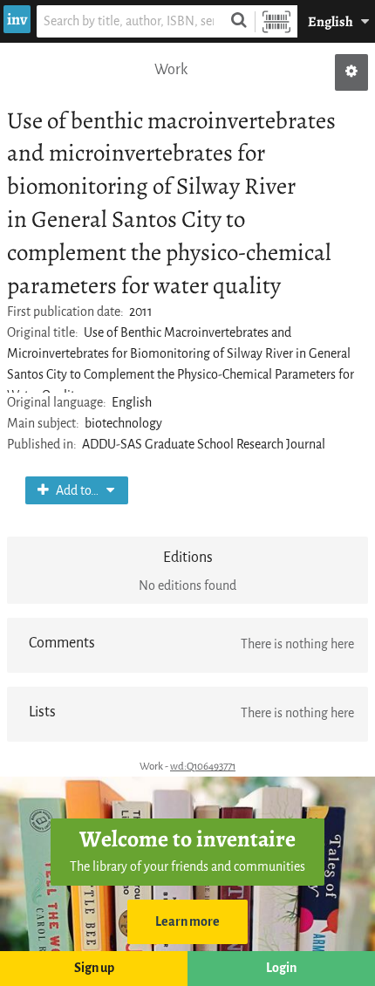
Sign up (94, 968)
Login (281, 968)
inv (17, 19)
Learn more (187, 922)
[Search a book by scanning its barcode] (276, 21)
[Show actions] (351, 72)
